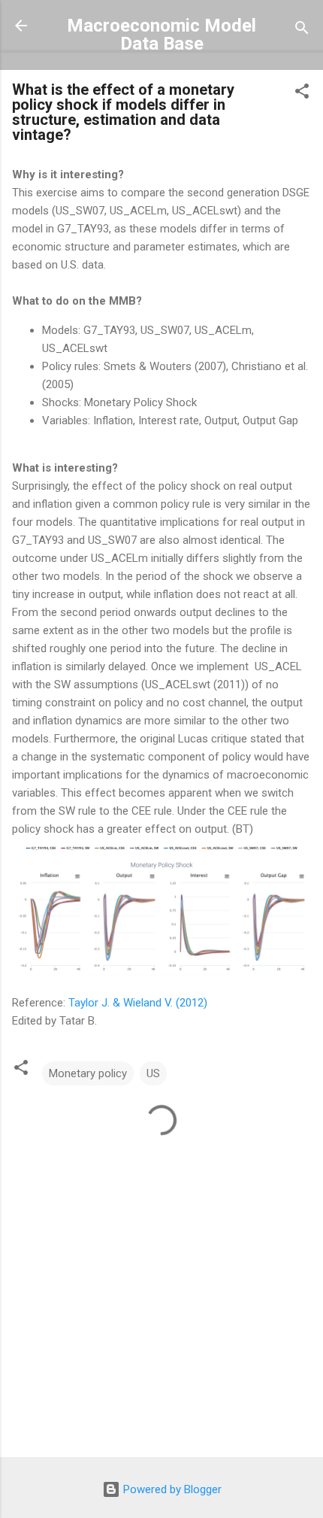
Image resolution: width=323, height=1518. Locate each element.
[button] (302, 93)
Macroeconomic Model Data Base (161, 34)
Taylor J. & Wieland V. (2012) (137, 1002)
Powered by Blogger (171, 1489)
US (153, 1073)
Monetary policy (88, 1073)
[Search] (302, 30)
